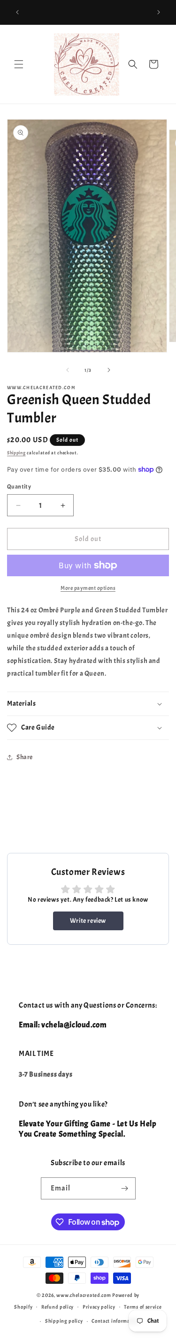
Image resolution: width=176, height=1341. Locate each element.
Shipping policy (64, 1321)
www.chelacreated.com (83, 1295)
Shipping (16, 453)
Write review (88, 921)
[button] (18, 64)
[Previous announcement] (17, 12)
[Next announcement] (158, 12)
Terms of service (142, 1306)
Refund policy (57, 1306)
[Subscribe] (125, 1188)
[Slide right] (109, 370)
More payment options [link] (88, 588)
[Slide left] (67, 370)
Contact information (115, 1321)
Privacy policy (99, 1306)
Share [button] (24, 757)
